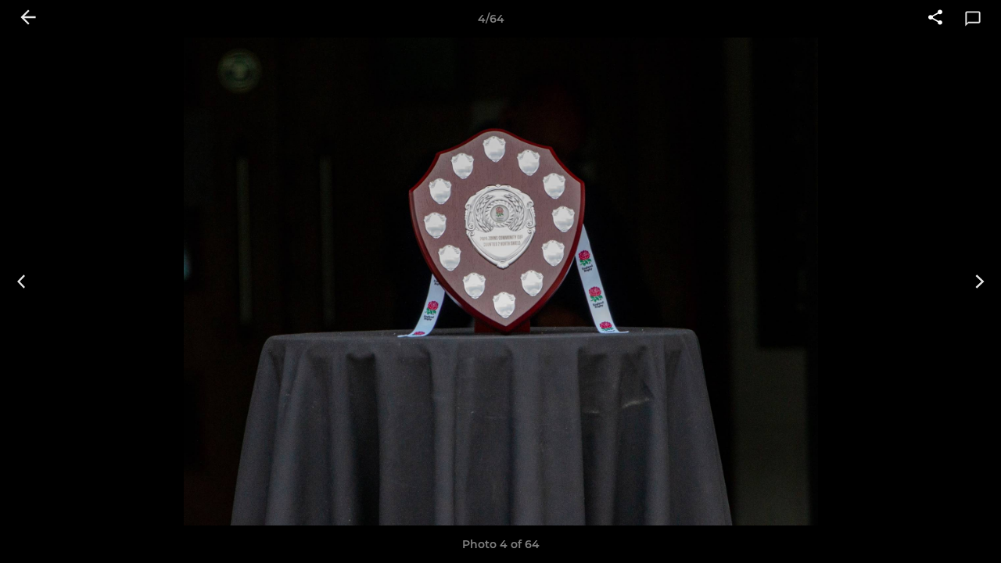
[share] (935, 19)
